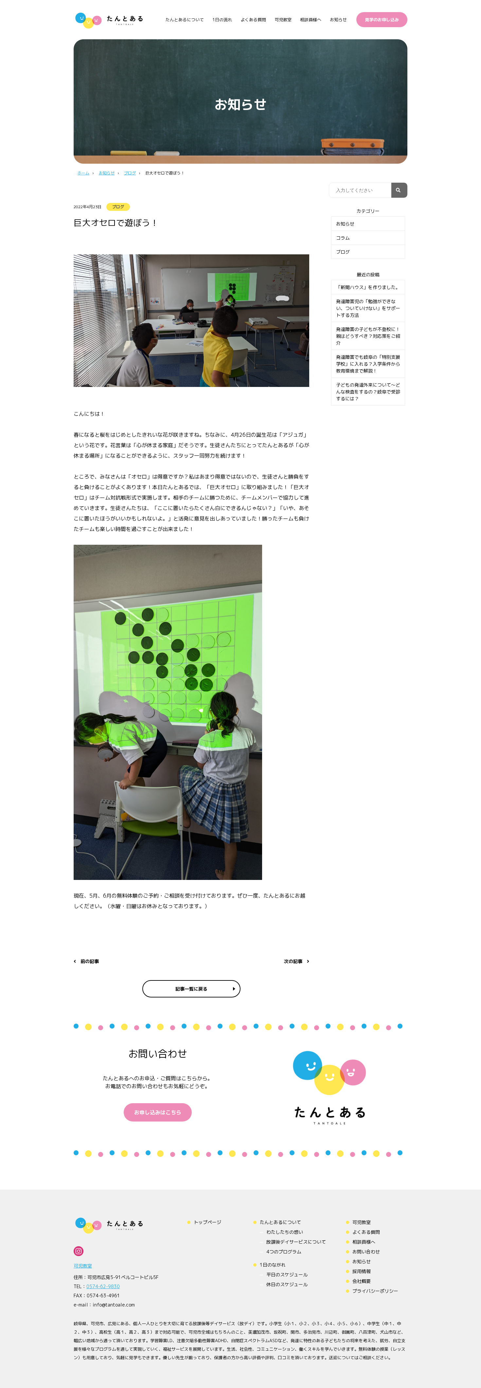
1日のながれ (273, 1265)
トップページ (207, 1222)
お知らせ (338, 20)
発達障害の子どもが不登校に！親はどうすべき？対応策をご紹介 (368, 336)
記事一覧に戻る (191, 989)
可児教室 (283, 20)
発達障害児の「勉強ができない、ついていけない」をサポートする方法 (368, 308)
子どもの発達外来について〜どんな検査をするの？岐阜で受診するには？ (368, 392)
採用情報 (361, 1271)
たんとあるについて (185, 20)
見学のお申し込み (382, 20)
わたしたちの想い (284, 1232)
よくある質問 (253, 20)
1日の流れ (222, 20)
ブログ (118, 207)
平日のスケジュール (287, 1274)
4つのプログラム (283, 1252)
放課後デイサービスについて (296, 1242)
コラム (343, 238)
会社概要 (361, 1281)
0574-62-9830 (103, 1286)
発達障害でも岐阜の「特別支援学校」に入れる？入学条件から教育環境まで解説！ (368, 364)
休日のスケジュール (287, 1284)
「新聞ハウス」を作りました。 (368, 287)
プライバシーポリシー (375, 1291)
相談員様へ (310, 20)
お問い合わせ (366, 1252)
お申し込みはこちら (157, 1112)
